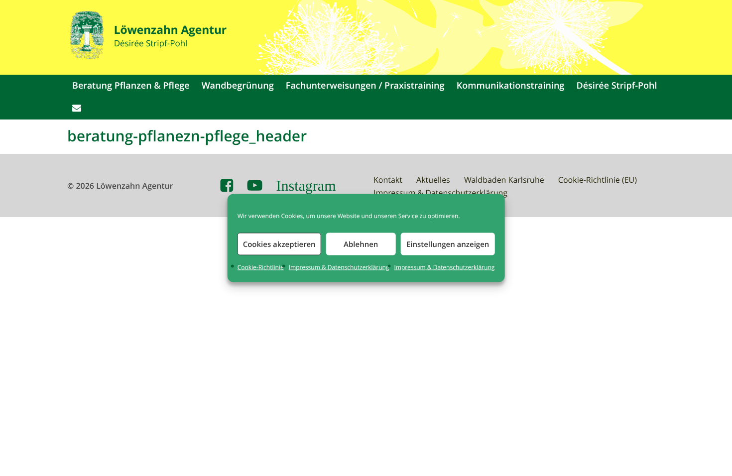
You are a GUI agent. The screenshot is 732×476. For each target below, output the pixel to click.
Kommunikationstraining (511, 86)
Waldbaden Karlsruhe (504, 179)
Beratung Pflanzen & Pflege (131, 86)
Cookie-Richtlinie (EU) (597, 179)
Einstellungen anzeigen (447, 243)
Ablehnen (361, 243)
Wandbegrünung (238, 86)
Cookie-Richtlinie (261, 267)
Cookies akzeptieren (279, 243)
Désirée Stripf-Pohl (617, 86)
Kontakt (387, 179)
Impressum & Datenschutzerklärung (339, 267)
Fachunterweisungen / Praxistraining (365, 86)
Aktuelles (433, 179)
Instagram (306, 186)
